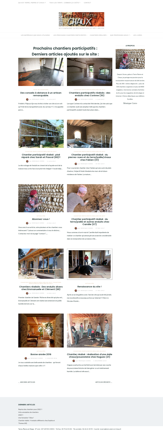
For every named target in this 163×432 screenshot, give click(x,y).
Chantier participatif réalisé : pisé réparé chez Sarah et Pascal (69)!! (40, 156)
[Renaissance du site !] (89, 264)
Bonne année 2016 (41, 354)
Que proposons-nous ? (120, 35)
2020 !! (20, 415)
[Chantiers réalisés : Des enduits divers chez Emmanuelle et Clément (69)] (41, 263)
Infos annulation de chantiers (28, 412)
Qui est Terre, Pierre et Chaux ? (32, 3)
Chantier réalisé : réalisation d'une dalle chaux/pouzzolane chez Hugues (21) (89, 355)
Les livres (137, 35)
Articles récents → (103, 382)
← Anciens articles (26, 382)
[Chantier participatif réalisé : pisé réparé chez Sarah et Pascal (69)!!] (41, 133)
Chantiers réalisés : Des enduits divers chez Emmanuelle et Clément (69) (41, 288)
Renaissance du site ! (90, 286)
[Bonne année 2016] (41, 330)
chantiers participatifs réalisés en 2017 (45, 283)
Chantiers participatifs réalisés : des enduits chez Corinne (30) (89, 94)
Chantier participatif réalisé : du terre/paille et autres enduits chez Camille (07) (89, 222)
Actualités (41, 216)
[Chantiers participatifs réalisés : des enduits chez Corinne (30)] (89, 72)
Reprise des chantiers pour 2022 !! (30, 409)
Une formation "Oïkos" (26, 418)
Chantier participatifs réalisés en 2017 (89, 89)
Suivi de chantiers (40, 89)
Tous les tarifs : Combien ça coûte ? (64, 3)
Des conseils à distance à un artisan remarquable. (40, 94)
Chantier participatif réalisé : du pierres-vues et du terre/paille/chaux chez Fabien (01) (89, 157)
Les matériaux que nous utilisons (35, 35)
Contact (87, 3)
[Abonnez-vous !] (41, 198)
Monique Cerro (37, 99)
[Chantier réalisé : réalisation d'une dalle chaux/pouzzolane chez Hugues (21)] (89, 330)
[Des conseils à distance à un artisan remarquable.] (41, 72)
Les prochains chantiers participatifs (69, 35)
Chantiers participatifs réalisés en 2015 (90, 351)
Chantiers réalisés (98, 35)
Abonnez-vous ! (41, 219)
